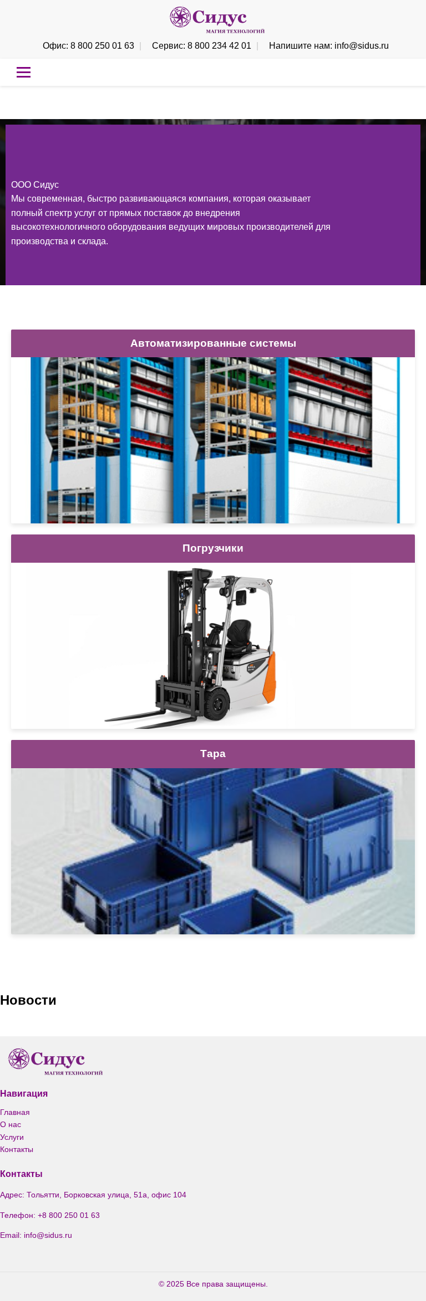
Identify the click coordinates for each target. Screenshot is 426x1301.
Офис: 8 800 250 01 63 (88, 45)
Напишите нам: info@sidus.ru (329, 45)
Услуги (12, 1137)
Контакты (16, 1149)
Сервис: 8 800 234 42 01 (201, 45)
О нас (10, 1124)
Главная (15, 1112)
